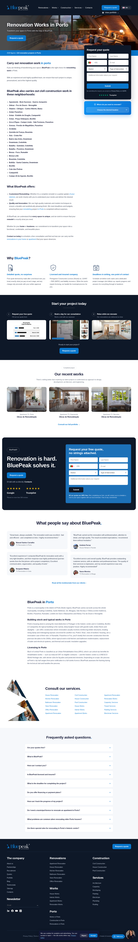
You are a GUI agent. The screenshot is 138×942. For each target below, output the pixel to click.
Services (78, 8)
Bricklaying (96, 890)
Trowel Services (110, 706)
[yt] (16, 911)
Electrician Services (111, 713)
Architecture (97, 883)
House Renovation (51, 695)
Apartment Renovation (112, 695)
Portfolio (10, 878)
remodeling (27, 209)
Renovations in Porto (57, 924)
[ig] (20, 911)
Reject (84, 935)
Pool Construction (81, 702)
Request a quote (110, 8)
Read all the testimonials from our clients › (69, 583)
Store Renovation (51, 706)
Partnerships (11, 867)
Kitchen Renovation (52, 699)
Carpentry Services (111, 702)
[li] (8, 911)
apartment (32, 239)
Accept (93, 935)
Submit (108, 86)
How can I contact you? (36, 765)
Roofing (95, 904)
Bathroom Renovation (53, 702)
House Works (79, 706)
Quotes (9, 874)
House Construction (82, 699)
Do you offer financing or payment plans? (44, 792)
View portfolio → (110, 12)
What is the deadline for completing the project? (46, 783)
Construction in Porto (57, 920)
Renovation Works (110, 699)
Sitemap (10, 888)
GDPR (124, 91)
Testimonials (11, 885)
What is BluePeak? (35, 757)
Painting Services (110, 710)
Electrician (96, 897)
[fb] (12, 911)
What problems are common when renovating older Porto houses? (54, 819)
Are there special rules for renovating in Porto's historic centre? (53, 828)
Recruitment (11, 871)
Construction (66, 8)
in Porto (41, 209)
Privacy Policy (115, 91)
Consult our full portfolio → (69, 424)
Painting (95, 894)
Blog (8, 881)
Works (54, 8)
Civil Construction (81, 695)
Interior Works (80, 710)
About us (10, 863)
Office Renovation (51, 710)
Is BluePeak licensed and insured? (41, 774)
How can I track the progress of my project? (45, 801)
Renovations (43, 8)
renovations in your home (16, 239)
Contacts (88, 8)
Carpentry (96, 887)
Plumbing (96, 901)
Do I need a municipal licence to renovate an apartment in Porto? (53, 810)
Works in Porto (55, 917)
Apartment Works (81, 713)
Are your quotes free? (36, 748)
